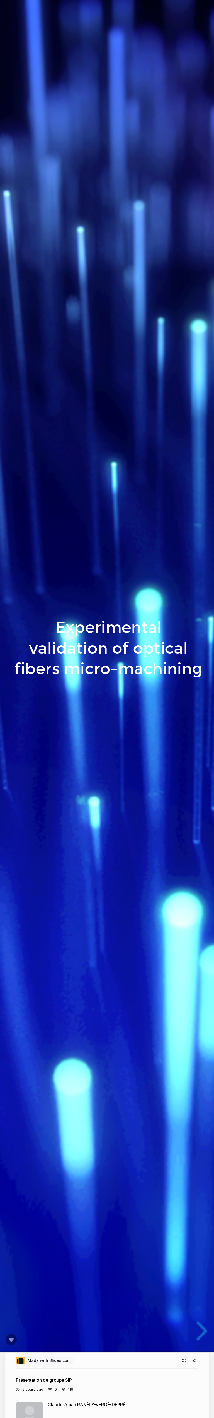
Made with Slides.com (49, 1360)
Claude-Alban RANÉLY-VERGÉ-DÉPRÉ (86, 1404)
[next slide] (196, 1331)
